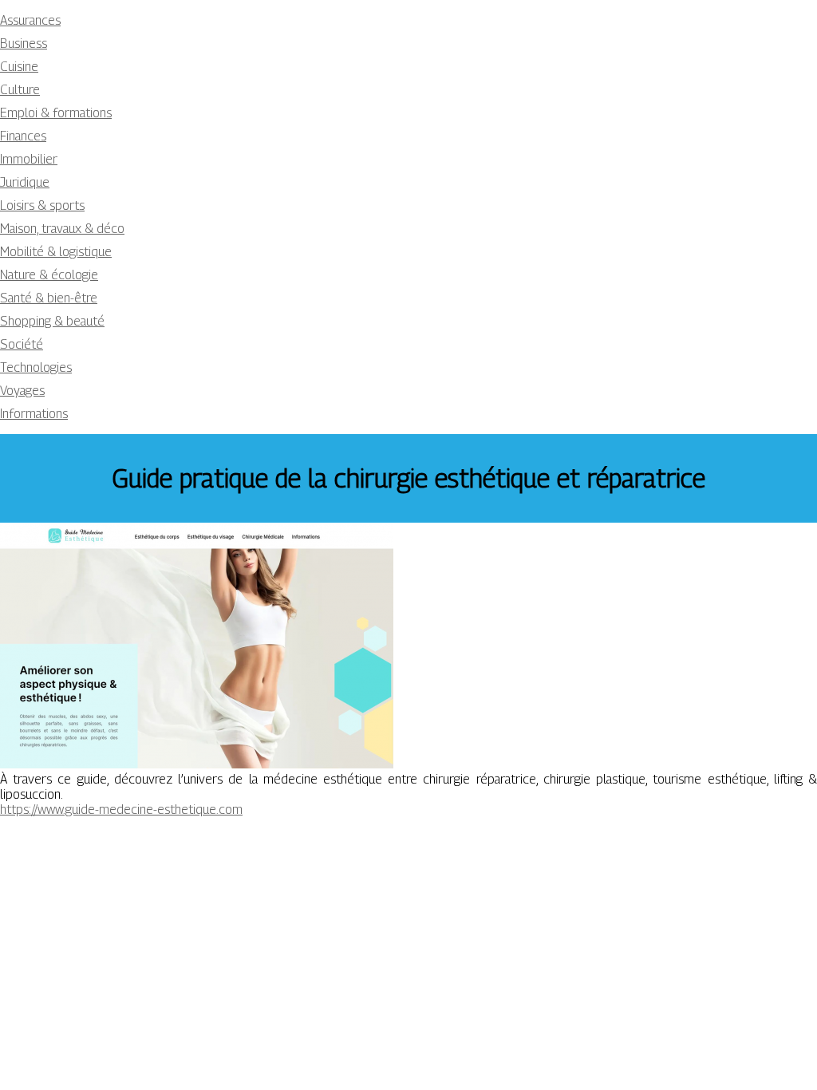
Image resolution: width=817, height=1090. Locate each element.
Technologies (36, 367)
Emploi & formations (56, 112)
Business (23, 43)
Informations (34, 413)
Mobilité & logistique (56, 251)
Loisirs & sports (42, 205)
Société (21, 344)
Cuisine (19, 66)
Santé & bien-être (48, 298)
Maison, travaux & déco (62, 228)
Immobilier (28, 159)
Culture (20, 89)
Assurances (30, 20)
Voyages (22, 390)
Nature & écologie (49, 274)
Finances (23, 136)
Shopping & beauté (52, 321)
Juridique (24, 182)
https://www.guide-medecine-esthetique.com (121, 809)
